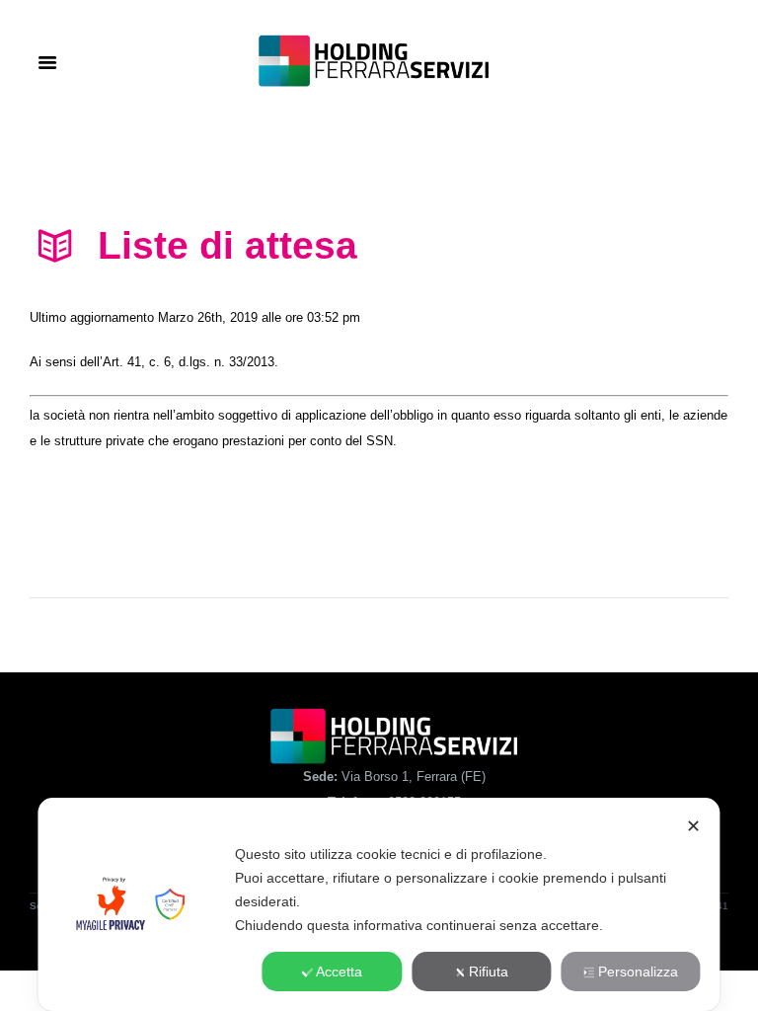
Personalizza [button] (638, 971)
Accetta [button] (339, 971)
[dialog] (379, 904)
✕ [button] (693, 826)
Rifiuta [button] (488, 971)
